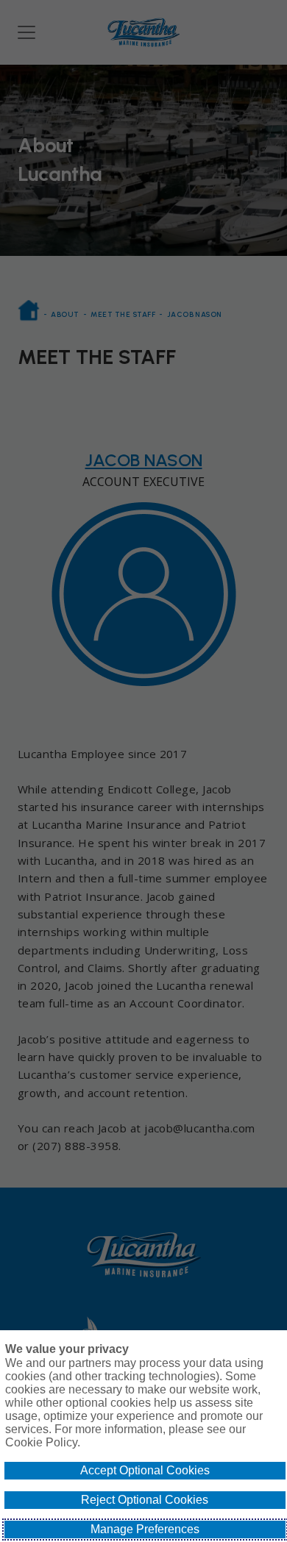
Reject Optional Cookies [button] (144, 1499)
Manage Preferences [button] (145, 1529)
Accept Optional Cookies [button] (145, 1470)
